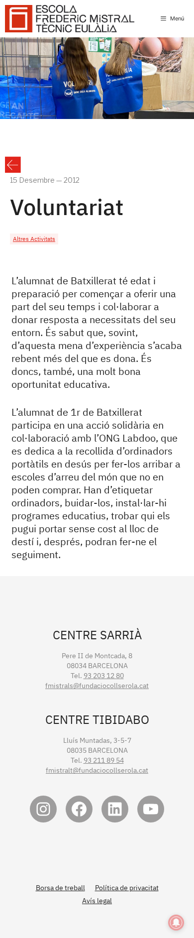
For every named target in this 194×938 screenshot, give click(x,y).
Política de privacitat (127, 887)
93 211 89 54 (104, 760)
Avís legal (97, 900)
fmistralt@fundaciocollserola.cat (97, 770)
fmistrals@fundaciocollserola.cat (97, 685)
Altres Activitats (34, 238)
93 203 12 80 (104, 675)
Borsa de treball (60, 887)
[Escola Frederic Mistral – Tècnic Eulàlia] (69, 18)
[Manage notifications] (176, 923)
